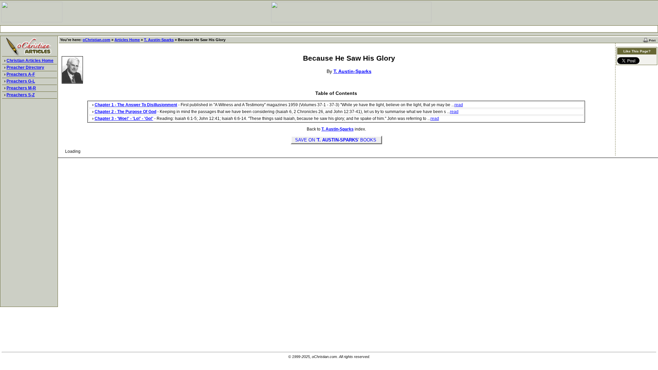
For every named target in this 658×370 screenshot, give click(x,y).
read (458, 104)
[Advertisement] (329, 29)
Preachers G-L (21, 81)
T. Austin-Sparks (159, 40)
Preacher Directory (25, 67)
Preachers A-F (21, 74)
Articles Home (127, 40)
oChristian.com (96, 40)
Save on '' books (336, 140)
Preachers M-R (21, 88)
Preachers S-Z (21, 94)
